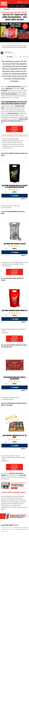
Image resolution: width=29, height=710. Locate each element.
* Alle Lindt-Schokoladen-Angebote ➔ (14, 129)
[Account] (22, 2)
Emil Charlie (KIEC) (7, 52)
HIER (8, 148)
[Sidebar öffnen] (26, 2)
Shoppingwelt (7, 9)
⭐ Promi (23, 6)
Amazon (13, 9)
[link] (4, 4)
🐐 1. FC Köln (11, 6)
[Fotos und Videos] (20, 2)
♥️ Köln (17, 6)
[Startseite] (1, 9)
